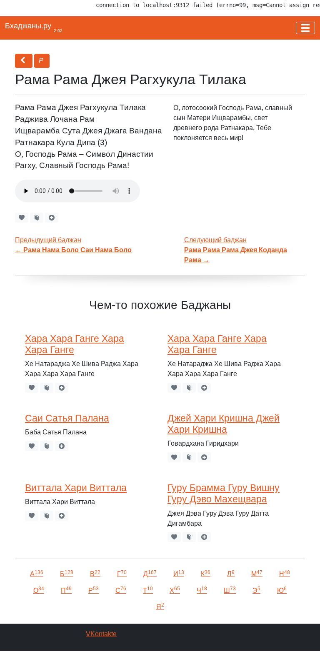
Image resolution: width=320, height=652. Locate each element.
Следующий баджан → (235, 249)
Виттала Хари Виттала (76, 487)
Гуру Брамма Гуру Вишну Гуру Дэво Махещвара (224, 493)
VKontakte (101, 633)
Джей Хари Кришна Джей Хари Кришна (224, 424)
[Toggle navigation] (305, 28)
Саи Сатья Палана (67, 418)
